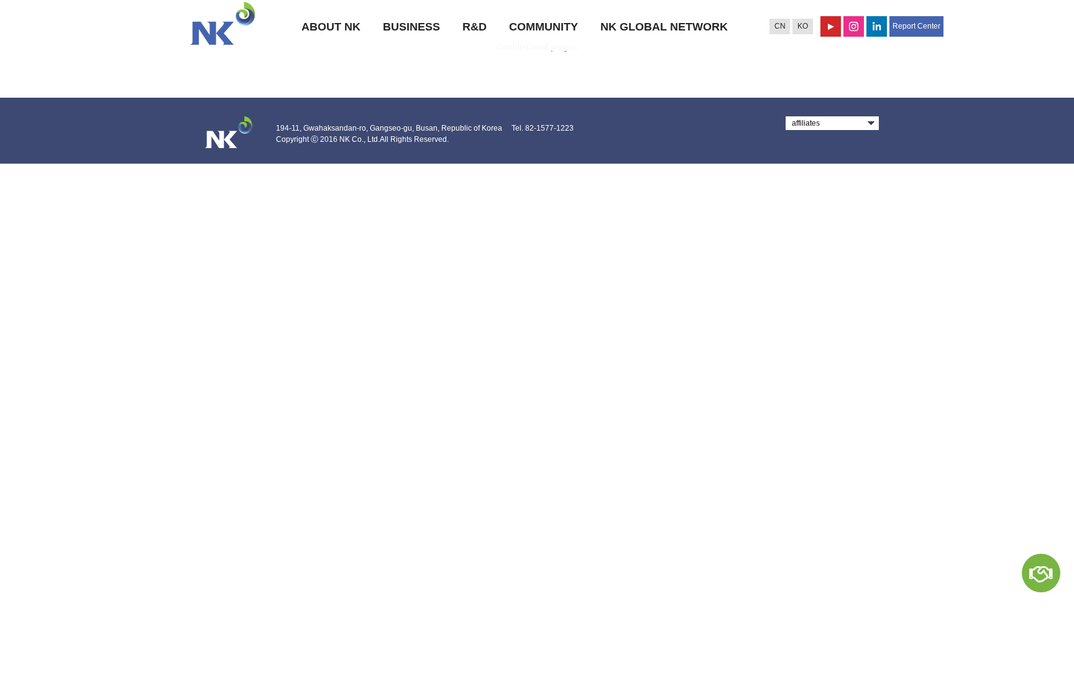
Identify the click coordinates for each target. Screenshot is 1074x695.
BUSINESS (411, 27)
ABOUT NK (330, 27)
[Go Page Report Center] (1041, 573)
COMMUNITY (543, 27)
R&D (474, 27)
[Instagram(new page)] (853, 26)
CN (780, 26)
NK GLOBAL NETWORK (664, 27)
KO (802, 26)
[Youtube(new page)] (830, 26)
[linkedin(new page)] (876, 26)
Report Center (916, 26)
